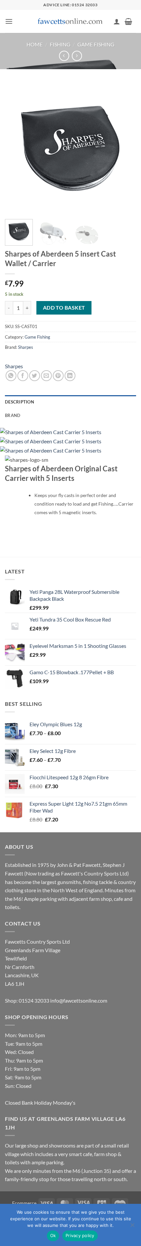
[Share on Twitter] (34, 375)
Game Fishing (95, 44)
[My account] (116, 21)
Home (35, 44)
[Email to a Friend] (46, 375)
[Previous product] (77, 56)
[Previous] (16, 148)
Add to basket (64, 308)
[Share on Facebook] (22, 375)
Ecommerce (24, 1203)
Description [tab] (19, 401)
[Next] (125, 148)
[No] (132, 1227)
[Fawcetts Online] (70, 21)
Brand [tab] (12, 415)
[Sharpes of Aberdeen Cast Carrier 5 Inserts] (50, 431)
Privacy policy (80, 1235)
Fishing (60, 44)
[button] (9, 21)
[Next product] (64, 56)
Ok (53, 1235)
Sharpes (25, 347)
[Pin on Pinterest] (58, 375)
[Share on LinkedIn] (70, 375)
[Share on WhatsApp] (11, 375)
